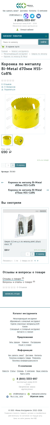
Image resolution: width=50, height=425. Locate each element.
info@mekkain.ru (15, 15)
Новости (5, 371)
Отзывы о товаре (13, 278)
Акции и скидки (25, 345)
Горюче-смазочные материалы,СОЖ (25, 324)
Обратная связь (37, 397)
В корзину (21, 165)
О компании (42, 11)
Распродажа (36, 342)
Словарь (20, 371)
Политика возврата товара (20, 358)
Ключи (24, 327)
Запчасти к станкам (25, 332)
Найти (43, 42)
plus (13, 165)
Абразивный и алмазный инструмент (25, 321)
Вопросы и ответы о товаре (19, 282)
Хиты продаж (14, 342)
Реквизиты (36, 358)
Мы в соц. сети (16, 397)
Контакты (32, 11)
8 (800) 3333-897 (25, 20)
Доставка (24, 11)
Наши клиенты (42, 371)
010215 (43, 211)
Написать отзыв (12, 294)
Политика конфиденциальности (25, 361)
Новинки (25, 342)
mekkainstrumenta (39, 394)
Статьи (12, 371)
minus (3, 165)
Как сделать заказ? (11, 11)
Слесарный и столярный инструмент (25, 329)
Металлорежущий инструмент (25, 319)
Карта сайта (25, 374)
